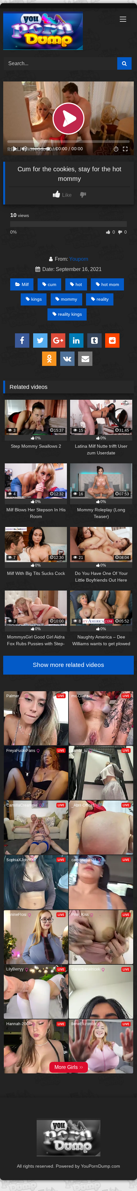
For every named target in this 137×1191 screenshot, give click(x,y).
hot (79, 284)
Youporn (78, 259)
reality (103, 299)
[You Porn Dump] (56, 32)
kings (36, 299)
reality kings (70, 314)
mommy (69, 299)
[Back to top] (117, 1172)
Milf (25, 284)
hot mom (110, 284)
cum (52, 284)
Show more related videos (68, 664)
